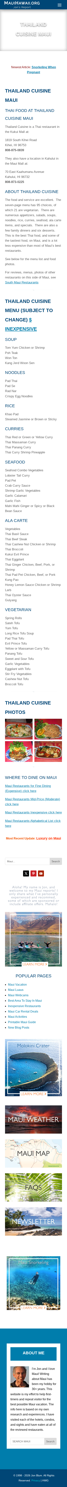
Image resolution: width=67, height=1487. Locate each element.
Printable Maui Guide (22, 1022)
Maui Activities (17, 1016)
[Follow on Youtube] (41, 873)
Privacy (35, 1480)
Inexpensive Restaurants (24, 1006)
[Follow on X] (26, 873)
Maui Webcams (18, 995)
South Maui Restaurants (22, 282)
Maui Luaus (15, 989)
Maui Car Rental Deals (23, 1011)
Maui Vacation (17, 984)
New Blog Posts (18, 1027)
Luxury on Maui (48, 838)
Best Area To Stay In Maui (25, 1000)
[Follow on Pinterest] (33, 873)
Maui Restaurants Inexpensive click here (33, 812)
